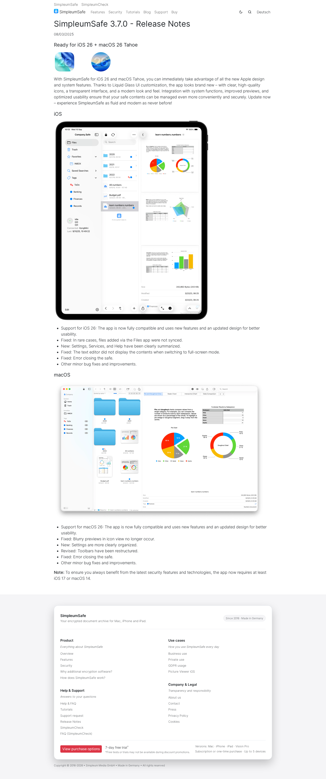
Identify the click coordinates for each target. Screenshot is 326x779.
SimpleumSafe (66, 4)
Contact (174, 703)
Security (115, 12)
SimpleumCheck (94, 4)
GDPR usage (177, 665)
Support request (71, 715)
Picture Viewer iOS (181, 671)
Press (172, 709)
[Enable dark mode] (240, 12)
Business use (177, 653)
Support (161, 12)
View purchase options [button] (81, 749)
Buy (174, 12)
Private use (176, 659)
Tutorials (133, 12)
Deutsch (263, 12)
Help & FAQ (68, 703)
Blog (147, 12)
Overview (66, 653)
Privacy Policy (178, 715)
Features (98, 12)
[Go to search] (249, 12)
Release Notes (70, 721)
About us (174, 697)
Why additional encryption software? (86, 671)
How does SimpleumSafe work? (82, 677)
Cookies (174, 721)
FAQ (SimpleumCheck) (76, 733)
